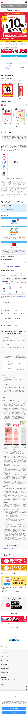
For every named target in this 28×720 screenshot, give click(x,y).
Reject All (14, 712)
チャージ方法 (4, 157)
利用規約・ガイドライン (5, 684)
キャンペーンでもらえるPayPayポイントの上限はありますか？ (14, 314)
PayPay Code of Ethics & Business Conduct (9, 689)
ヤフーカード (4, 291)
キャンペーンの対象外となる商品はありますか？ (13, 318)
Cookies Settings (14, 716)
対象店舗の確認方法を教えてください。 (11, 310)
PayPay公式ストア (13, 623)
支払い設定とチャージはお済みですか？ (12, 67)
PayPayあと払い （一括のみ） (4, 168)
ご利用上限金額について (20, 296)
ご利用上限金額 (22, 250)
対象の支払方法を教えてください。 (10, 325)
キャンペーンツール (22, 377)
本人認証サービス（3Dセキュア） (10, 287)
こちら (12, 256)
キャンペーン (6, 646)
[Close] (25, 692)
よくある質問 (6, 68)
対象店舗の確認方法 (8, 63)
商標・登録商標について (5, 686)
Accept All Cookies (14, 708)
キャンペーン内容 (7, 65)
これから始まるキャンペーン (8, 58)
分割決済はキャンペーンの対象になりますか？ (12, 306)
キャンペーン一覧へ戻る (14, 627)
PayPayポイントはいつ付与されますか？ (11, 321)
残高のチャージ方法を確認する (13, 266)
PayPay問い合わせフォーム (7, 548)
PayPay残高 (8, 283)
